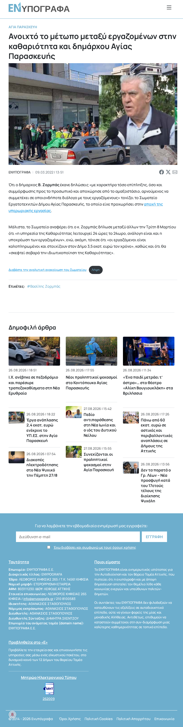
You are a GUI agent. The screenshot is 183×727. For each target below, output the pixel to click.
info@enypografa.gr (38, 599)
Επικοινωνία (164, 718)
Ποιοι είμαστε (107, 562)
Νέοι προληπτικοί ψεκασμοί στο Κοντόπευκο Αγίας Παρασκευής (91, 383)
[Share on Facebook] (161, 172)
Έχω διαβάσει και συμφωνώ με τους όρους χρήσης (95, 547)
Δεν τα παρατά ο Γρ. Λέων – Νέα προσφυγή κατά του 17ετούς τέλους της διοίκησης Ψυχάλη (156, 485)
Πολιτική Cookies (99, 718)
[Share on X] (168, 172)
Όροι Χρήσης (70, 718)
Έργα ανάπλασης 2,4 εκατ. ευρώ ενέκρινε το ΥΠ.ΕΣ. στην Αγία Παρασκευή (42, 430)
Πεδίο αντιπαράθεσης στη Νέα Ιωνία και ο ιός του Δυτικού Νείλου (100, 425)
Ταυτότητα (19, 562)
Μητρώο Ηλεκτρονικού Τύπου (48, 677)
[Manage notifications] (12, 714)
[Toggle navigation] (169, 7)
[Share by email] (175, 172)
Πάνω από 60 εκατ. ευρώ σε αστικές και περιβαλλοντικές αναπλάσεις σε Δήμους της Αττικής (157, 435)
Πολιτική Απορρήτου (134, 718)
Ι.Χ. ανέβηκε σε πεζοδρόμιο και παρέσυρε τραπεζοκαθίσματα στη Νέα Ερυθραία (34, 385)
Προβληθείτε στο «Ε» (28, 642)
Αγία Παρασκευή (23, 27)
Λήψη (96, 270)
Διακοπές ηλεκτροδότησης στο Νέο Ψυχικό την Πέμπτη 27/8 (42, 467)
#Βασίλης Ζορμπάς (44, 286)
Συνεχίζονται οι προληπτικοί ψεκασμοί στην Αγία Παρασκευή (99, 462)
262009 (49, 699)
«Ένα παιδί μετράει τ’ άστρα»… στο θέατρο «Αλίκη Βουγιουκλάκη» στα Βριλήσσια (148, 385)
